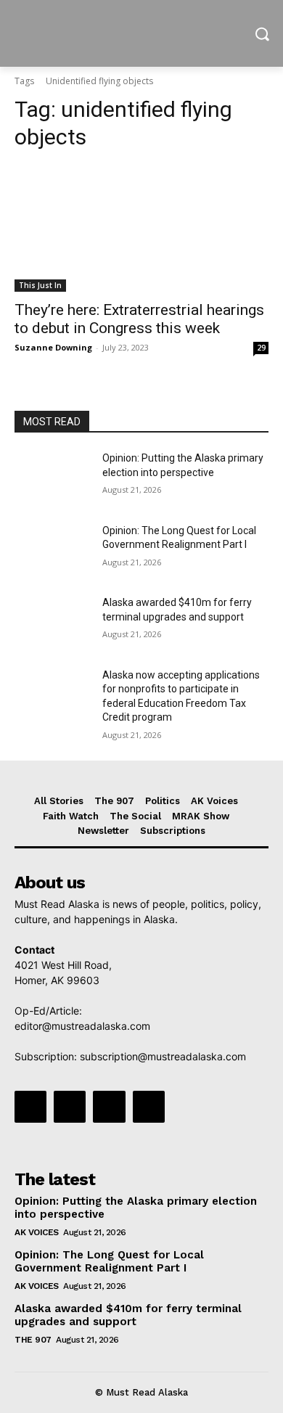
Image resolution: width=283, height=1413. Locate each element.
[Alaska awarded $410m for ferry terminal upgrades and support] (53, 623)
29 (261, 348)
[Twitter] (109, 1107)
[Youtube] (149, 1107)
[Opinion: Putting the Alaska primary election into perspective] (53, 478)
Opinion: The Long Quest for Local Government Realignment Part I (109, 1261)
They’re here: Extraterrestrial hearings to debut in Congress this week (139, 319)
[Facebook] (30, 1107)
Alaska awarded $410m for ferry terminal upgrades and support (128, 1315)
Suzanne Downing (53, 347)
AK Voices (37, 1232)
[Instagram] (70, 1107)
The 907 (33, 1340)
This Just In (40, 285)
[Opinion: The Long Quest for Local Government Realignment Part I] (53, 551)
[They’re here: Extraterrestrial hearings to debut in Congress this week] (141, 228)
